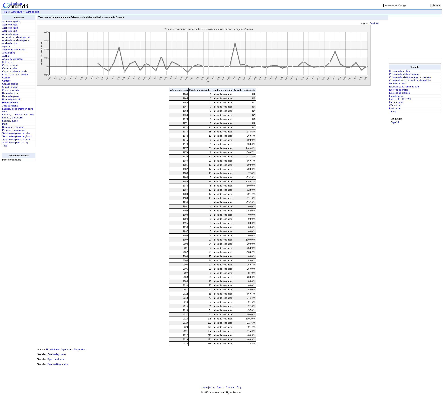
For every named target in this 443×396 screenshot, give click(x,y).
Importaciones (396, 102)
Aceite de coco (9, 24)
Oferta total (394, 105)
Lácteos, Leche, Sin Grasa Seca (18, 114)
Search (220, 387)
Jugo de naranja (10, 105)
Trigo (4, 145)
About (212, 387)
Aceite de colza (10, 27)
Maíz (4, 124)
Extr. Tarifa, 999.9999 (400, 99)
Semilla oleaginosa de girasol (16, 136)
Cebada (6, 77)
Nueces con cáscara (12, 127)
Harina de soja (32, 12)
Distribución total (397, 83)
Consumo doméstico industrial (404, 74)
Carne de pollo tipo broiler (15, 71)
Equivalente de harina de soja (404, 86)
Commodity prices (57, 354)
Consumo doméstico (399, 71)
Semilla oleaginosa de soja (15, 142)
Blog (239, 387)
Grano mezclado (10, 90)
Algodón (6, 46)
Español (395, 122)
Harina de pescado (11, 99)
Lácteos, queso (10, 120)
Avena (5, 56)
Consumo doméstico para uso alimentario (410, 77)
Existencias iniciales (399, 93)
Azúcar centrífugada (12, 59)
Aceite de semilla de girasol (16, 37)
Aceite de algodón (11, 21)
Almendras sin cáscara (13, 49)
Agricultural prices (57, 359)
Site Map (230, 387)
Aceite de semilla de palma (15, 40)
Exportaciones (396, 96)
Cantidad (374, 23)
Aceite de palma (10, 34)
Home (6, 12)
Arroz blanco (8, 52)
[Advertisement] (16, 216)
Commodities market (58, 364)
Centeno (6, 80)
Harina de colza (10, 93)
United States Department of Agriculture (66, 349)
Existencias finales (398, 89)
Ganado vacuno (10, 87)
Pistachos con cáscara (13, 130)
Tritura (392, 111)
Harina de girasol (10, 96)
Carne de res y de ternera (15, 74)
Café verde (7, 62)
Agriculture (16, 12)
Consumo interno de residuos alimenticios (410, 80)
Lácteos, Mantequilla (12, 117)
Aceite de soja (9, 43)
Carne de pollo (9, 68)
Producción (394, 108)
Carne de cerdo (9, 65)
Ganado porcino (10, 84)
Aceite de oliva (9, 31)
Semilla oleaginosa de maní (16, 139)
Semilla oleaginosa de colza (16, 133)
